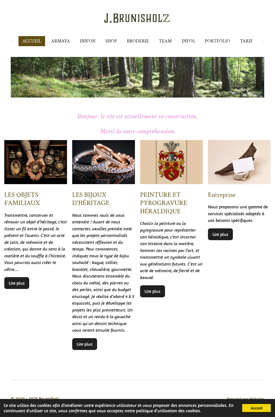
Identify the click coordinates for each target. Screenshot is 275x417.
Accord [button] (256, 408)
